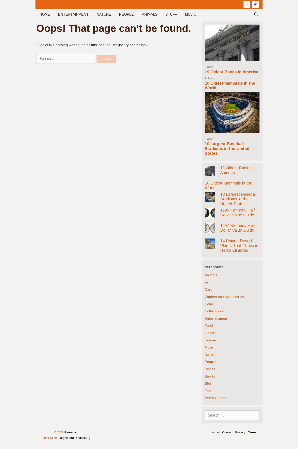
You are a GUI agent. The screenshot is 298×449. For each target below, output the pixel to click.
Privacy (240, 432)
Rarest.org (71, 432)
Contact (227, 432)
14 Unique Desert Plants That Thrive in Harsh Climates (239, 246)
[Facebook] (246, 4)
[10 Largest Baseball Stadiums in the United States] (232, 130)
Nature (104, 14)
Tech (208, 391)
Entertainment (73, 14)
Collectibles (214, 311)
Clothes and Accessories (224, 297)
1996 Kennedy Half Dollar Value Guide (237, 212)
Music (190, 14)
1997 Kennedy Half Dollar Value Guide (237, 227)
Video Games (215, 398)
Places (209, 66)
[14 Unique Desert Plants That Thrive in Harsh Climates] (210, 245)
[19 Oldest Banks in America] (232, 58)
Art (207, 282)
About (216, 432)
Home (45, 14)
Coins (209, 304)
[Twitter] (255, 4)
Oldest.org (83, 437)
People (126, 14)
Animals (149, 14)
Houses (211, 340)
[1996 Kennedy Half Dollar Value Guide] (210, 215)
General (211, 333)
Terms (252, 432)
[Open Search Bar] (256, 14)
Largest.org (66, 437)
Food (209, 326)
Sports (210, 376)
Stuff (171, 14)
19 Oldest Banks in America (231, 72)
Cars (208, 289)
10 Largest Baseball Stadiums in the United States (227, 148)
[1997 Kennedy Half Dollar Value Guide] (210, 230)
